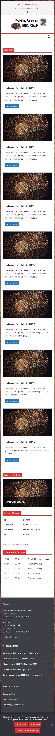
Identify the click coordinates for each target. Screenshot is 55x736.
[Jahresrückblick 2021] (27, 304)
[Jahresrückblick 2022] (27, 245)
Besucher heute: (10, 694)
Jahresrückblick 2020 (20, 383)
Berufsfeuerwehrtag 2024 (14, 675)
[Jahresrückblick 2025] (27, 68)
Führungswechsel (10, 658)
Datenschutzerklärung (27, 730)
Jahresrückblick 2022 (20, 265)
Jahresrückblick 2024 (29, 8)
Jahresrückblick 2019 (20, 442)
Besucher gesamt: (11, 704)
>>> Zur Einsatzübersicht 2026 (15, 544)
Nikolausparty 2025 (11, 664)
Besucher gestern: (11, 699)
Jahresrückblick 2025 (20, 88)
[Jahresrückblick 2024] (27, 127)
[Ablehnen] (52, 725)
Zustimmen (20, 724)
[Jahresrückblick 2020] (27, 363)
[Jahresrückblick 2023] (27, 186)
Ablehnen (35, 724)
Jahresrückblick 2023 (20, 206)
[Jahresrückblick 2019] (27, 422)
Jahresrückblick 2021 (20, 324)
